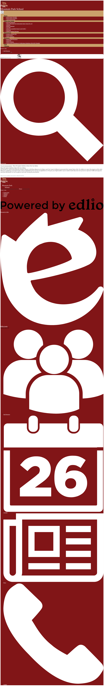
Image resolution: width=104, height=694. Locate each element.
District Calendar (10, 42)
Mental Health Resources (11, 39)
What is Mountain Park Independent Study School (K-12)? (19, 23)
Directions (8, 30)
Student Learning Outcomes (12, 31)
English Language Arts (11, 34)
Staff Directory (6, 51)
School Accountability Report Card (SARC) (16, 28)
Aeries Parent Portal (10, 19)
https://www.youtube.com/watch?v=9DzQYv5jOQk (12, 175)
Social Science (9, 35)
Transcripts (8, 40)
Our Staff (8, 27)
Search (2, 57)
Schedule (8, 25)
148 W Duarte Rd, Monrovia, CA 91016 (10, 189)
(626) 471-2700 (25, 189)
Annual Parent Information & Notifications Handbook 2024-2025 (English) (23, 43)
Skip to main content (5, 1)
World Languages (10, 36)
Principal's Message (10, 22)
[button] (5, 16)
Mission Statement (10, 26)
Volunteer (5, 193)
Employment (6, 192)
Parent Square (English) (11, 17)
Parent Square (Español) (11, 18)
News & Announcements (6, 165)
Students (5, 195)
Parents (5, 196)
